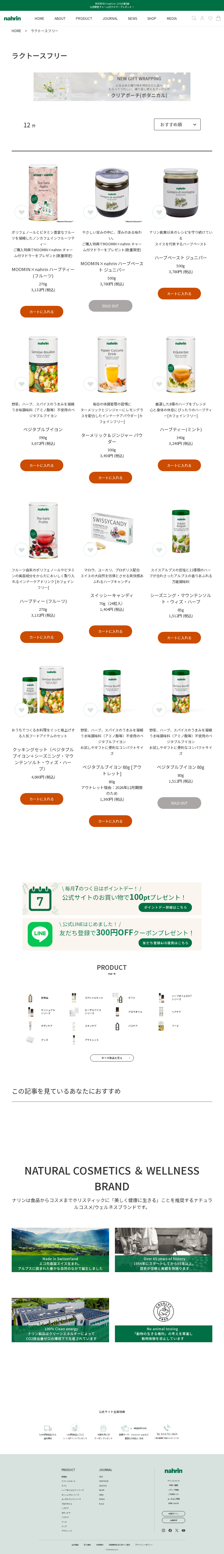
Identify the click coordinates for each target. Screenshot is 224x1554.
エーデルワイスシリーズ (71, 1499)
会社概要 (74, 1544)
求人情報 (87, 1544)
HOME (16, 30)
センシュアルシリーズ (70, 1495)
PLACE (101, 1504)
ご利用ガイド (173, 1494)
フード (64, 1522)
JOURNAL (105, 1470)
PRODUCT (68, 1470)
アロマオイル (67, 1504)
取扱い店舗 (173, 1485)
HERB (101, 1495)
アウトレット (67, 1530)
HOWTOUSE (103, 1481)
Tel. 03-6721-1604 (167, 1434)
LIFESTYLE (103, 1485)
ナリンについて (173, 1481)
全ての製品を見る (112, 1057)
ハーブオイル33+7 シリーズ (73, 1490)
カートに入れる (41, 311)
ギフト (64, 1485)
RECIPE (101, 1490)
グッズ (64, 1526)
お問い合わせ (173, 1503)
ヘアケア (65, 1508)
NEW (101, 1476)
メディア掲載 (173, 1490)
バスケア (65, 1517)
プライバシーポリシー (144, 1544)
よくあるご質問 (173, 1499)
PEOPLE (102, 1499)
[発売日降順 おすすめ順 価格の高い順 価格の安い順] (177, 124)
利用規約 (99, 1544)
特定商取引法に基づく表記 (119, 1544)
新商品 (64, 1476)
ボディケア (66, 1513)
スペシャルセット (69, 1481)
